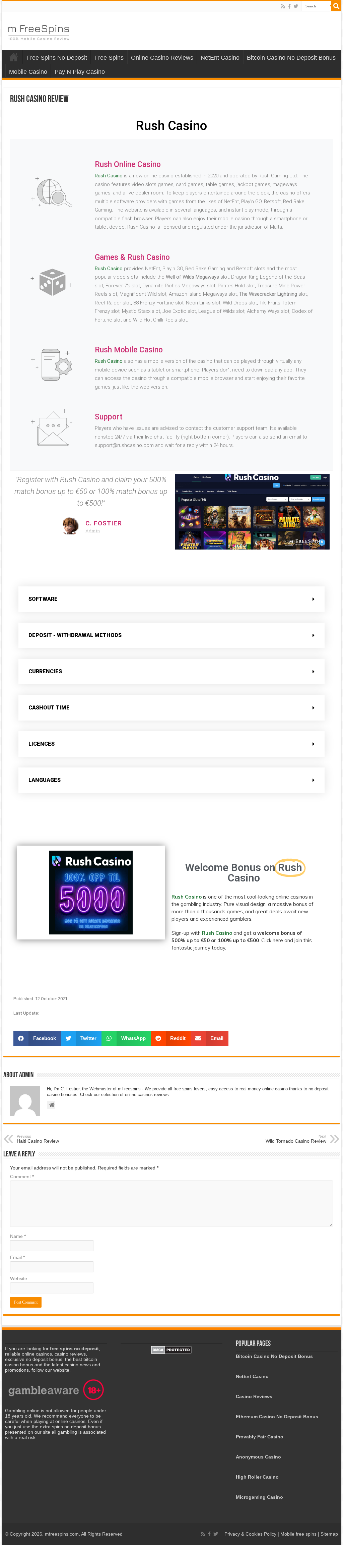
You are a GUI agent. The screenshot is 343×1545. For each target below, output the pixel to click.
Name (18, 1236)
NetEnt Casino (220, 57)
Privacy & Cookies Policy (251, 1534)
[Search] (336, 6)
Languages (44, 780)
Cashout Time (49, 707)
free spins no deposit (74, 1348)
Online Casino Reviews (162, 57)
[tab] (171, 599)
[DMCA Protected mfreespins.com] (171, 1349)
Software (43, 599)
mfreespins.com (62, 1534)
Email (17, 1257)
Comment (22, 1176)
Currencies (45, 671)
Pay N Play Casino (80, 71)
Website (18, 1278)
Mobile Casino (28, 71)
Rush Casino (109, 176)
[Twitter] (296, 6)
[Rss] (283, 6)
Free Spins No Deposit (56, 57)
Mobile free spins (298, 1534)
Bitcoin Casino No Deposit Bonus (291, 57)
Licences (41, 744)
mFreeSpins (13, 57)
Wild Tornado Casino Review (296, 1139)
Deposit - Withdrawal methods (75, 635)
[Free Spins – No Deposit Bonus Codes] (38, 31)
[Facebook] (289, 6)
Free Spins (109, 57)
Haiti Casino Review (38, 1139)
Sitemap (329, 1534)
